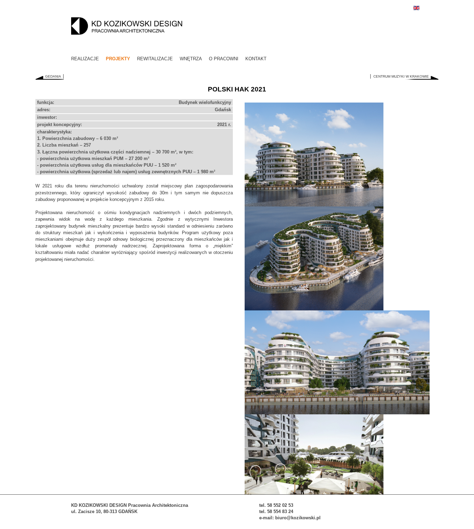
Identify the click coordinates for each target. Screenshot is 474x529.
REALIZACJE (85, 58)
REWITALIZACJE (155, 58)
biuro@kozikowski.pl (298, 517)
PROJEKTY (118, 58)
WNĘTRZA (191, 58)
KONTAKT (255, 58)
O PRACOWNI (223, 58)
